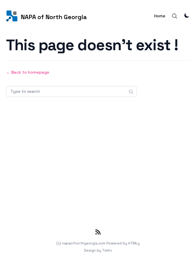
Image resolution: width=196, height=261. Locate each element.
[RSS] (98, 233)
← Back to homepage (27, 72)
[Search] (175, 16)
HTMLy (134, 243)
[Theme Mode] (187, 15)
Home (159, 16)
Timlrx (107, 250)
